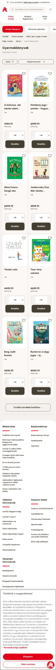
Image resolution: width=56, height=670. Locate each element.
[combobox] (27, 9)
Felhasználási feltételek (40, 519)
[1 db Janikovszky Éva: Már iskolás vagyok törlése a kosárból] (33, 217)
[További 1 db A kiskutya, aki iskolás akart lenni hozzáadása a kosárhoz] (22, 135)
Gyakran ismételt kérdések (42, 509)
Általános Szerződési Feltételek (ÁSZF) (11, 475)
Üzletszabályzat (8, 550)
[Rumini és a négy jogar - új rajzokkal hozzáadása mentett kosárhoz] (50, 320)
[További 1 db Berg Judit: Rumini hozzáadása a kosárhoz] (22, 382)
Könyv (18, 41)
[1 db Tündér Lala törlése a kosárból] (7, 300)
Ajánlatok (35, 446)
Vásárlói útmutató (9, 576)
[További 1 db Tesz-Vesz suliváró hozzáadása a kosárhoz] (48, 300)
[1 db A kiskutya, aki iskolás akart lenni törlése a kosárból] (7, 135)
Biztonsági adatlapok (39, 542)
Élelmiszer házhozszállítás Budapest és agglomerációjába (13, 442)
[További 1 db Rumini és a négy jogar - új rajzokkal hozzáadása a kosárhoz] (48, 382)
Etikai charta (7, 539)
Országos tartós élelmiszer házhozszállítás (13, 456)
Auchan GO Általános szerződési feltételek (40, 535)
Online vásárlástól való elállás (11, 490)
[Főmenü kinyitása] (51, 9)
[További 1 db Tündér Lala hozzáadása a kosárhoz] (22, 300)
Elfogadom (28, 657)
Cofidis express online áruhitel (11, 468)
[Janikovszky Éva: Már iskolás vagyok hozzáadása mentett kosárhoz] (50, 155)
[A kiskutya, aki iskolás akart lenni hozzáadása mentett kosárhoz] (24, 73)
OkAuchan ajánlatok (36, 29)
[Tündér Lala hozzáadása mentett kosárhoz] (24, 238)
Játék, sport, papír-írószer (36, 36)
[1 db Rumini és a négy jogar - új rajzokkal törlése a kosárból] (33, 382)
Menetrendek (36, 524)
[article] (14, 110)
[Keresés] (12, 9)
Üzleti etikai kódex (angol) (13, 534)
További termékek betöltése (26, 407)
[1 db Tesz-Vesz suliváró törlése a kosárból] (33, 300)
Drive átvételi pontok (11, 462)
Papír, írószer (7, 41)
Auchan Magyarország (11, 511)
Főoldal (5, 36)
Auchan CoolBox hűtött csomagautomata (11, 450)
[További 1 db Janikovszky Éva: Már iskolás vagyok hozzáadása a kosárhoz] (48, 217)
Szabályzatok (36, 441)
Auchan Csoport (9, 517)
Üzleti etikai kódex (9, 529)
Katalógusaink (8, 571)
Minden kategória (12, 29)
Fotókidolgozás (37, 530)
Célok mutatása (28, 664)
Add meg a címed (30, 2)
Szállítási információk (11, 435)
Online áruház (17, 36)
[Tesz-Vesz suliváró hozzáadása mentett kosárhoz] (50, 238)
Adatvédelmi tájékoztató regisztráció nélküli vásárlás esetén (12, 482)
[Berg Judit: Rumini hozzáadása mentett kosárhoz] (24, 320)
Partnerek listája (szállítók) (15, 648)
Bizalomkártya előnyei (40, 435)
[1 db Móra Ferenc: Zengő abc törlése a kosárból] (7, 217)
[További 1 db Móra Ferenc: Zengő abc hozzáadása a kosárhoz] (22, 217)
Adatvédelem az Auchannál (9, 522)
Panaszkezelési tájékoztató (13, 587)
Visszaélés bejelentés (11, 545)
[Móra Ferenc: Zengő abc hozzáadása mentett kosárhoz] (24, 155)
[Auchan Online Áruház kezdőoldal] (4, 9)
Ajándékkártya (37, 514)
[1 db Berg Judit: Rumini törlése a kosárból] (7, 382)
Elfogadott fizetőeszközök (12, 581)
